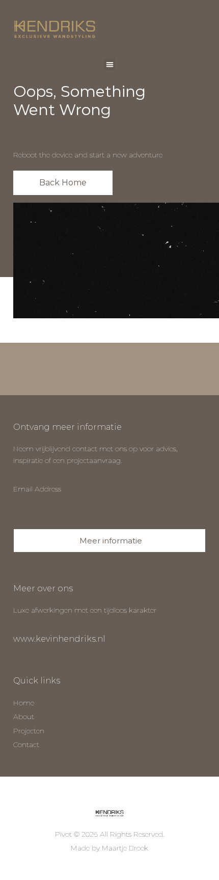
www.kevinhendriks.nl (59, 639)
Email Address (37, 488)
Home (23, 702)
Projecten (28, 730)
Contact (26, 744)
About (23, 716)
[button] (110, 64)
